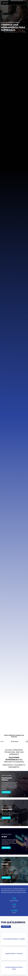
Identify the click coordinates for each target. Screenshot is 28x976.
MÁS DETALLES (6, 792)
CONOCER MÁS (6, 926)
